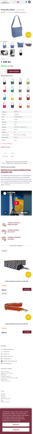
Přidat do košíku (14, 71)
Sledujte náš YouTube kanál (10, 361)
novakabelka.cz (7, 358)
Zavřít (4, 151)
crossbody (23, 134)
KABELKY (16, 111)
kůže (15, 124)
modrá (15, 119)
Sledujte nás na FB (7, 356)
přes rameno (17, 134)
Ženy (15, 140)
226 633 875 (6, 351)
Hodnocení (3, 397)
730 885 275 (6, 354)
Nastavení (16, 424)
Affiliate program (5, 401)
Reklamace (3, 374)
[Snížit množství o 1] (6, 72)
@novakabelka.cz (7, 363)
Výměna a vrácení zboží (7, 373)
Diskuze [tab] (25, 163)
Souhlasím (16, 429)
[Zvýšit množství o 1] (6, 70)
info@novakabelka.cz (8, 349)
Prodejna (3, 394)
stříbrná (16, 137)
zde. (19, 420)
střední (16, 129)
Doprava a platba (5, 371)
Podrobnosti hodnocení (20, 12)
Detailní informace (5, 147)
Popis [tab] (3, 163)
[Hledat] (13, 1)
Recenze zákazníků (5, 398)
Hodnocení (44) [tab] (18, 163)
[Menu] (29, 2)
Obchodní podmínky (6, 376)
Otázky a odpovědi (5, 381)
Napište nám (4, 379)
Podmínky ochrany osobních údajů (9, 377)
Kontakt (3, 395)
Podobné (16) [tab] (9, 163)
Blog (2, 400)
